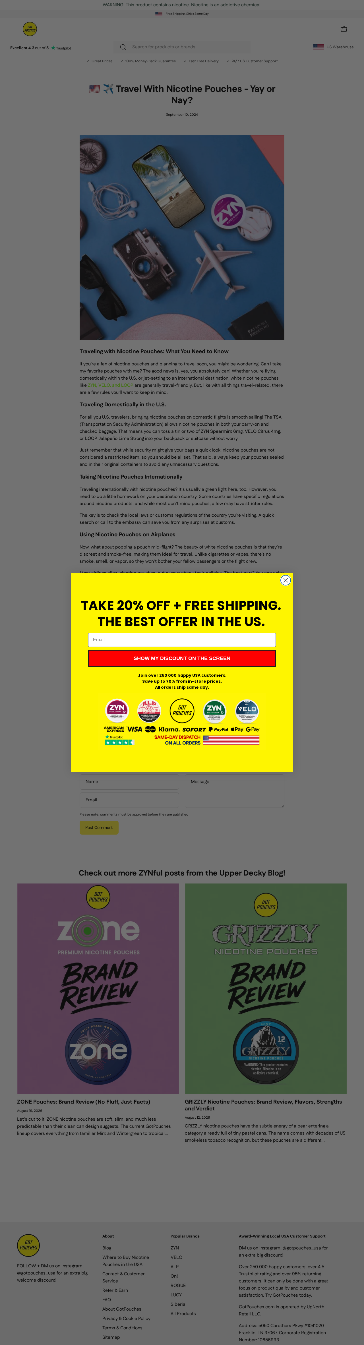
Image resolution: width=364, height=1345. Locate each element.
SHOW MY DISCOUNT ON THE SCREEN (182, 658)
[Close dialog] (286, 580)
